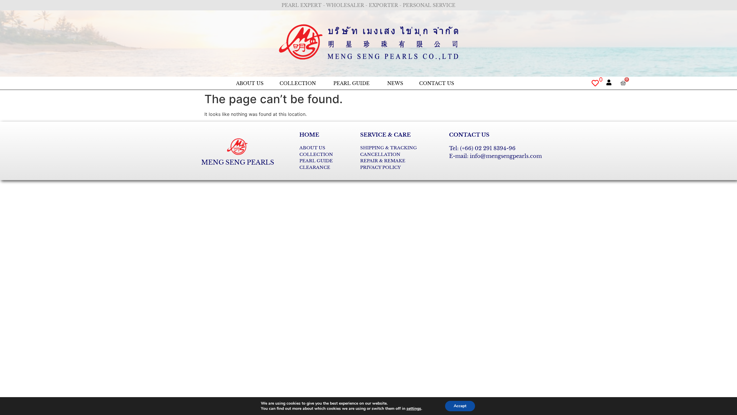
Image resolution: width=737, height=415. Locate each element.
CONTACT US (469, 135)
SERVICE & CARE (385, 135)
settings (414, 408)
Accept (460, 406)
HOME (309, 135)
